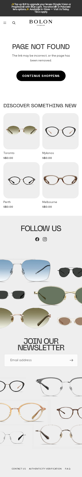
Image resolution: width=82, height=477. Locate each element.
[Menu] (5, 23)
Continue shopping (41, 76)
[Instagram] (44, 239)
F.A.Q (67, 469)
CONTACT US (19, 469)
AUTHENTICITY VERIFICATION (45, 469)
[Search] (14, 22)
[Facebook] (37, 239)
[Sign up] (71, 360)
